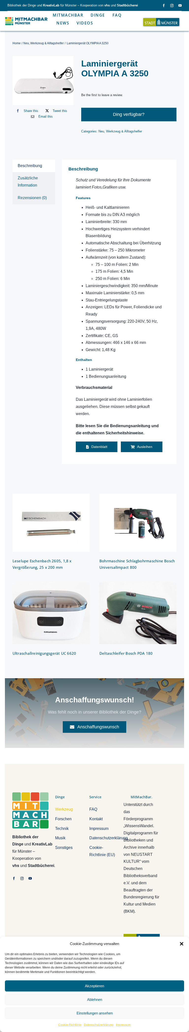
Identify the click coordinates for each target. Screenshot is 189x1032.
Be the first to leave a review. (102, 95)
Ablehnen (94, 999)
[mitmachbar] (30, 794)
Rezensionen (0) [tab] (32, 198)
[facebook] (163, 5)
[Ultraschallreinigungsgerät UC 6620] (51, 613)
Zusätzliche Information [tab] (28, 181)
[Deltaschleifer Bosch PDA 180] (137, 613)
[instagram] (171, 5)
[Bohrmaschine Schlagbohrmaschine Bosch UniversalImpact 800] (137, 523)
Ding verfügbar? (128, 114)
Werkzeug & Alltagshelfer (124, 131)
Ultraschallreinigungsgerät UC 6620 (44, 653)
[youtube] (180, 5)
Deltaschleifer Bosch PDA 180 (126, 653)
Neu (101, 131)
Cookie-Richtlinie (69, 1025)
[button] (181, 943)
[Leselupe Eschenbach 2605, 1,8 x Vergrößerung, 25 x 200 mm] (51, 523)
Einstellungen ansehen (95, 1013)
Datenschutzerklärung (98, 1025)
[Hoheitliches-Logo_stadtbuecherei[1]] (142, 936)
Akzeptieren (94, 986)
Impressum (123, 1025)
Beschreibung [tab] (30, 166)
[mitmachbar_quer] (26, 17)
